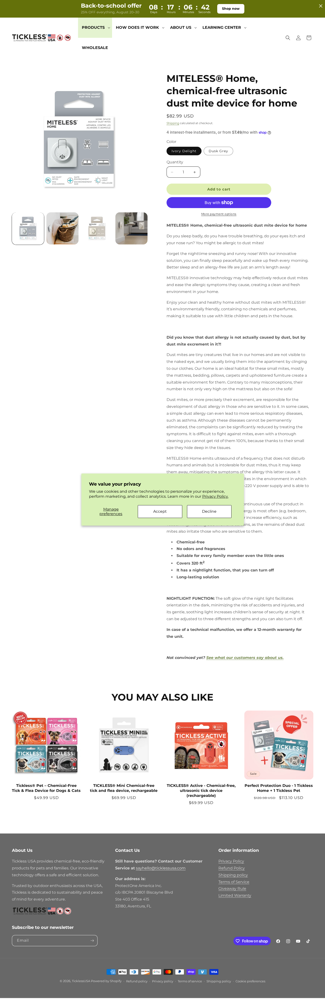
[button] (95, 28)
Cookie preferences (250, 981)
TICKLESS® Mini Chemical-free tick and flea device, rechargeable (124, 788)
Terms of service (190, 981)
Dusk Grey (218, 151)
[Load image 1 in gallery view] (28, 228)
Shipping (173, 123)
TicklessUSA (81, 981)
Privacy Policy (231, 861)
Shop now (231, 8)
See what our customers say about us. (245, 657)
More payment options (218, 214)
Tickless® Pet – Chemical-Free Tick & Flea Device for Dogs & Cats (46, 788)
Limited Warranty (234, 895)
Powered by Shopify (106, 981)
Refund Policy (231, 868)
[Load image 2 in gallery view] (62, 228)
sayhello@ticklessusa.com (161, 868)
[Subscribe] (92, 940)
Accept (160, 511)
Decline (209, 511)
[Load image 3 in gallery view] (97, 228)
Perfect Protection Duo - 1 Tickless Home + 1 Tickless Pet (279, 788)
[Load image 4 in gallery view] (131, 228)
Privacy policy (162, 981)
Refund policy (137, 981)
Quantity (175, 162)
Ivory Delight (184, 151)
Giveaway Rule (232, 888)
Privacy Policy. (215, 496)
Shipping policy (233, 875)
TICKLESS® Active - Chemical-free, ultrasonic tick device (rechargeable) (201, 790)
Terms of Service (233, 882)
